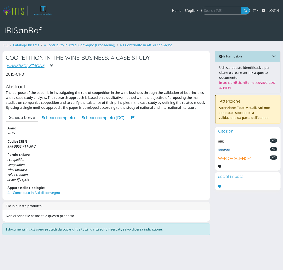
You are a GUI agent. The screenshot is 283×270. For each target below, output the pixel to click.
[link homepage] (15, 11)
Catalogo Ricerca (26, 45)
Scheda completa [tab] (58, 117)
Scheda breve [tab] (22, 117)
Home (176, 10)
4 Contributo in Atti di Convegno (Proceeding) (79, 45)
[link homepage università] (43, 10)
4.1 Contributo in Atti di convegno (146, 45)
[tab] (133, 117)
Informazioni (232, 56)
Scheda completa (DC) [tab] (103, 117)
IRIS (5, 45)
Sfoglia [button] (190, 10)
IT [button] (254, 10)
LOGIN (273, 10)
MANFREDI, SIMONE (25, 65)
